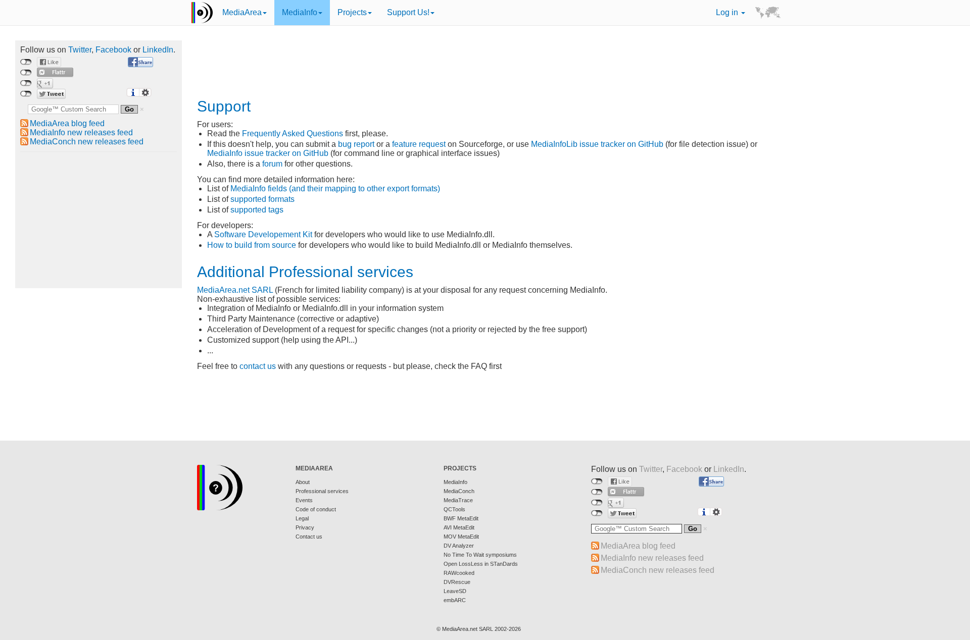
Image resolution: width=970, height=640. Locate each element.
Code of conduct (316, 509)
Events (304, 500)
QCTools (454, 509)
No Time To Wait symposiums (480, 555)
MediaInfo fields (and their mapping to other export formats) (335, 188)
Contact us (309, 537)
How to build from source (251, 245)
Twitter (79, 49)
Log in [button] (728, 12)
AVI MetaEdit (459, 527)
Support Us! (408, 12)
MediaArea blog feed (67, 123)
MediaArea (242, 12)
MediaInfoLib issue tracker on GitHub (597, 144)
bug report (356, 144)
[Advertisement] (98, 220)
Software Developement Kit (263, 234)
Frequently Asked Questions (292, 133)
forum (272, 163)
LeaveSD (455, 591)
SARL (262, 290)
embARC (455, 600)
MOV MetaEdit (461, 537)
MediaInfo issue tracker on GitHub (267, 153)
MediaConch (459, 491)
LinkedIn (157, 49)
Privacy (305, 527)
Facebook (113, 49)
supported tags (256, 209)
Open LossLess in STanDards (481, 564)
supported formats (262, 199)
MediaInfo (299, 12)
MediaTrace (458, 500)
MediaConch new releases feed (86, 141)
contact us (257, 366)
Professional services (322, 491)
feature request (419, 144)
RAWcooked (459, 573)
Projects (352, 12)
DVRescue (457, 582)
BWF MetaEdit (461, 518)
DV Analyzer (459, 546)
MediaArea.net (223, 290)
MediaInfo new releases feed (81, 132)
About (303, 482)
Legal (302, 518)
